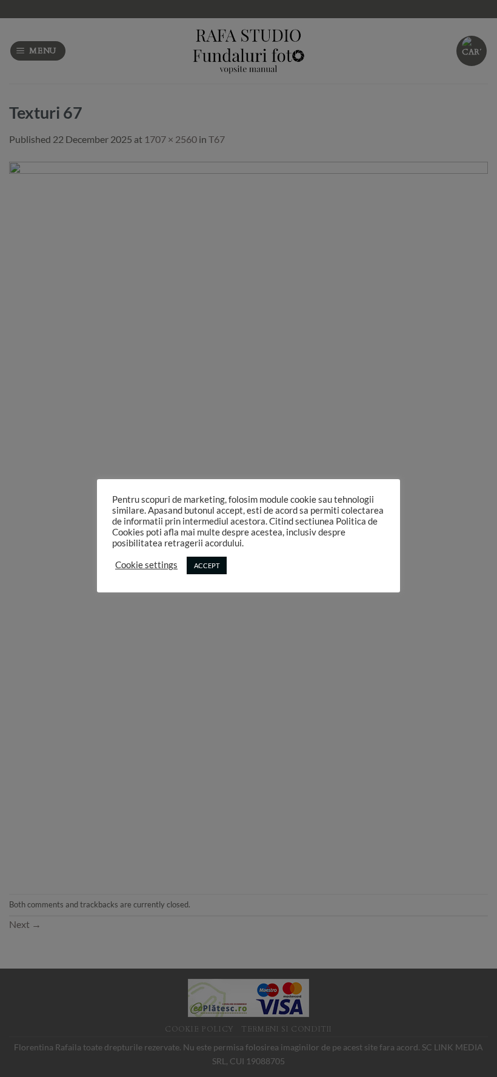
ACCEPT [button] (206, 565)
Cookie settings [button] (146, 565)
